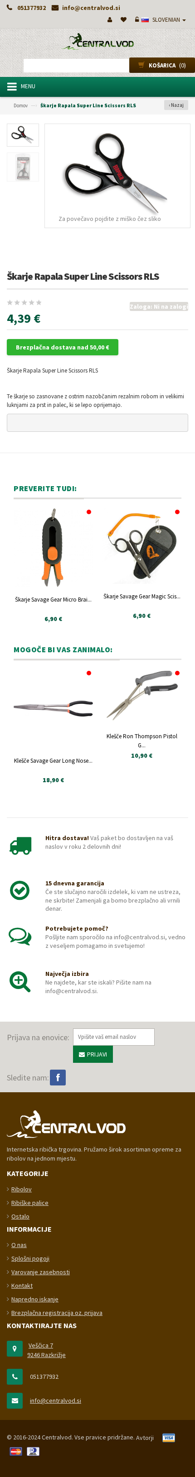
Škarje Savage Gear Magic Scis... (141, 596)
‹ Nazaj (176, 105)
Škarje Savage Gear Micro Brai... (53, 599)
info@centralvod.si (55, 1400)
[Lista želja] (122, 19)
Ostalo (20, 1216)
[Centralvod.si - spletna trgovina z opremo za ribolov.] (97, 41)
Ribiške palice (30, 1203)
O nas (19, 1245)
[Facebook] (58, 1077)
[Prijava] (136, 19)
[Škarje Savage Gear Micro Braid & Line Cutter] (53, 547)
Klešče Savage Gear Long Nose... (53, 761)
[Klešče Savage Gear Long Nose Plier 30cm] (53, 708)
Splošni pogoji (30, 1258)
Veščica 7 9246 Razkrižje (46, 1350)
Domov (21, 105)
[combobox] (98, 65)
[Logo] (66, 1123)
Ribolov (21, 1189)
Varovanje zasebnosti (40, 1272)
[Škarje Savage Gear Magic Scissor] (141, 546)
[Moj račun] (109, 19)
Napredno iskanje (34, 1299)
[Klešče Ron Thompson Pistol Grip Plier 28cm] (141, 696)
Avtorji (145, 1438)
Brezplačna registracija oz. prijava (56, 1313)
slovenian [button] (166, 20)
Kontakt (22, 1285)
